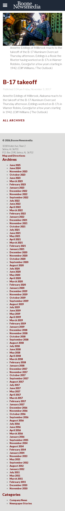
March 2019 (16, 320)
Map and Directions (13, 155)
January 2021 (17, 249)
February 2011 (18, 481)
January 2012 (17, 469)
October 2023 (17, 174)
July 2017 (15, 384)
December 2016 (18, 407)
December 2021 (18, 220)
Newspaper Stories (21, 503)
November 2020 (18, 255)
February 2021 (18, 245)
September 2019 (19, 300)
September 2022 (19, 197)
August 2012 (16, 465)
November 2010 (18, 488)
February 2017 (18, 401)
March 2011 (16, 478)
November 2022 (18, 194)
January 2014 (17, 452)
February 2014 (18, 449)
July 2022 (15, 200)
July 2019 (15, 307)
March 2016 (16, 433)
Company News (18, 500)
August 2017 (16, 381)
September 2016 (19, 417)
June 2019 (15, 310)
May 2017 (15, 391)
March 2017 (16, 397)
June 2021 (15, 233)
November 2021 (18, 223)
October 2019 (17, 297)
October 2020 (17, 258)
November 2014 (18, 443)
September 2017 (19, 378)
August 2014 (16, 446)
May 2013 (15, 459)
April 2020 (15, 278)
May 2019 (15, 313)
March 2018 (16, 359)
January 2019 (17, 326)
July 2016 (15, 423)
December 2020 (18, 252)
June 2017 (15, 388)
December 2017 (18, 368)
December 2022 (18, 190)
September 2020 (19, 262)
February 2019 (18, 323)
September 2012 (19, 462)
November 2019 (18, 294)
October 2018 (17, 336)
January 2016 (17, 436)
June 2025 (15, 165)
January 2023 (17, 187)
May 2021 (15, 236)
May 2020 (15, 274)
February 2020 (18, 284)
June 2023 (15, 177)
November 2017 (18, 372)
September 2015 (19, 440)
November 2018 (18, 333)
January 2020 (17, 287)
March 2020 (16, 281)
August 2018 (16, 342)
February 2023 (18, 184)
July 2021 (15, 229)
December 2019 (18, 291)
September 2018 (19, 339)
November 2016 (18, 410)
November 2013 (18, 456)
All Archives (14, 120)
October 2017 (17, 375)
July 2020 (15, 268)
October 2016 (17, 414)
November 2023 (18, 171)
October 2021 (17, 226)
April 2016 (15, 430)
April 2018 (15, 355)
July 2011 (15, 472)
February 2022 (18, 213)
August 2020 (16, 265)
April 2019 (15, 317)
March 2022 (16, 210)
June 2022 (15, 203)
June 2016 (15, 427)
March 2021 (16, 242)
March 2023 (16, 181)
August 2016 (16, 420)
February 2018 (18, 362)
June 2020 (15, 271)
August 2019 (16, 304)
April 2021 (15, 239)
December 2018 (18, 330)
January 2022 (17, 216)
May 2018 (15, 352)
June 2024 (15, 168)
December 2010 (18, 485)
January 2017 (17, 404)
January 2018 (17, 365)
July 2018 (15, 346)
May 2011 (15, 475)
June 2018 (15, 349)
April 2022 (15, 207)
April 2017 (15, 394)
